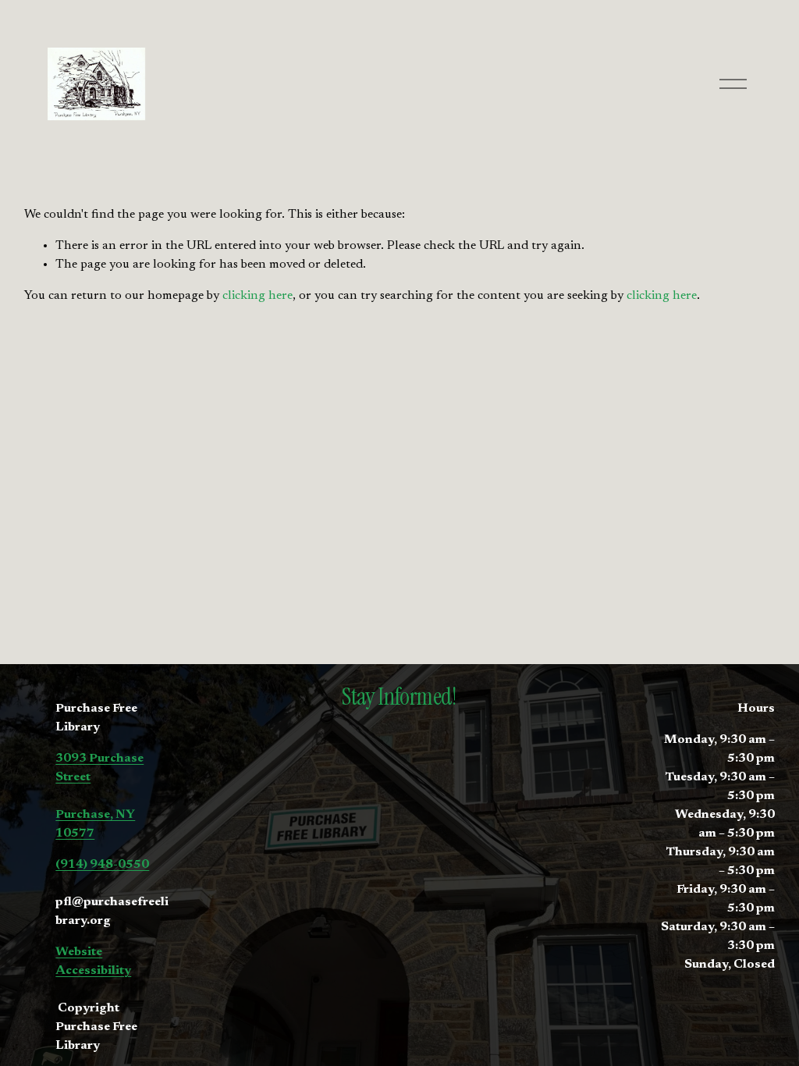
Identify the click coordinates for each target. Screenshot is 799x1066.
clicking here (257, 296)
